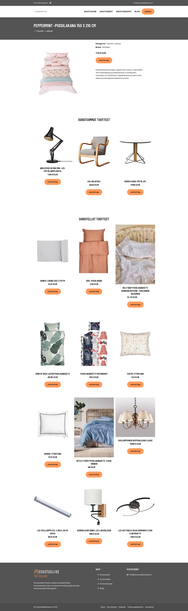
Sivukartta (149, 607)
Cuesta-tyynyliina (135, 373)
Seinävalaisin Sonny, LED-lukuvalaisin (94, 530)
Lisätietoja (104, 60)
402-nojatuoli (94, 181)
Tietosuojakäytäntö (135, 607)
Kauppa (148, 11)
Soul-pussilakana (94, 280)
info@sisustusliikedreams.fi (143, 3)
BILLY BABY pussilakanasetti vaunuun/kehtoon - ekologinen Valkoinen (135, 290)
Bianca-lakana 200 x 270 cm (52, 280)
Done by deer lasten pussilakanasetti (53, 373)
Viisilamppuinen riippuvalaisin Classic (135, 440)
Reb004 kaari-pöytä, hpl (135, 181)
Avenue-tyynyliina (52, 453)
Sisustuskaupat (123, 11)
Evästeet (122, 607)
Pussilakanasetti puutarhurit (94, 373)
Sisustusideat (106, 11)
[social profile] (50, 3)
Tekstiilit (40, 31)
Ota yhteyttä (112, 607)
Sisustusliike (90, 11)
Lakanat (49, 31)
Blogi (137, 11)
